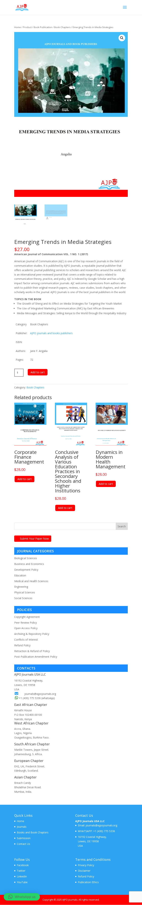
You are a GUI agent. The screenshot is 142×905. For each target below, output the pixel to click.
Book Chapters (62, 27)
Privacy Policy (86, 865)
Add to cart (38, 372)
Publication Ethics (88, 882)
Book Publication (43, 27)
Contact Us (23, 844)
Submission (24, 838)
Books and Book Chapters (32, 832)
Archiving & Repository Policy (31, 634)
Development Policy (26, 569)
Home (17, 27)
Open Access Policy (26, 628)
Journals (21, 826)
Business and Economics (29, 564)
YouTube (22, 882)
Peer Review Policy (25, 622)
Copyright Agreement (27, 617)
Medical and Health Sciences (31, 581)
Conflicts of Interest (26, 639)
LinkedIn (22, 876)
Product (27, 27)
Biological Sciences (25, 558)
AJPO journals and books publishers (51, 333)
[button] (122, 38)
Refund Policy (22, 645)
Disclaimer (84, 870)
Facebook (23, 865)
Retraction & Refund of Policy (32, 651)
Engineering (21, 586)
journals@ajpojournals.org (40, 694)
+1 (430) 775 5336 (103, 831)
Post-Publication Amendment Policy (35, 656)
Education (20, 575)
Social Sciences (23, 598)
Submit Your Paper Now (34, 538)
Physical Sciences (24, 592)
